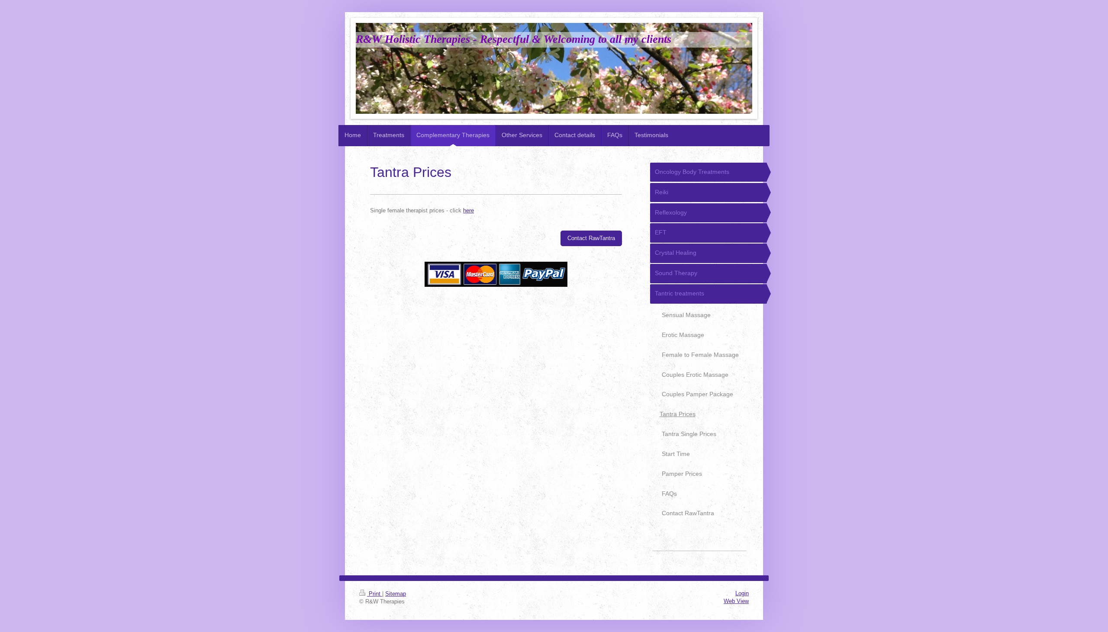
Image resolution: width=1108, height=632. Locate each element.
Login (742, 593)
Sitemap (395, 593)
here (468, 210)
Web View (736, 601)
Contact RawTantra (591, 238)
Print (374, 593)
